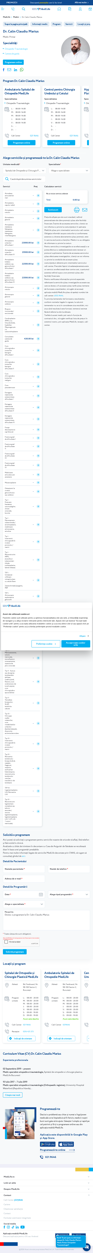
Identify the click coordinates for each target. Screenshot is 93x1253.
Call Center (13, 1200)
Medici (16, 17)
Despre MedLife (11, 1189)
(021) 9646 (58, 295)
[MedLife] (41, 9)
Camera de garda (12, 53)
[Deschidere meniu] (2, 8)
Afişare (82, 636)
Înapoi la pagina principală (16, 24)
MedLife (6, 17)
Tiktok (13, 1227)
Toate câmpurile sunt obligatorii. (17, 934)
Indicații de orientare (23, 1038)
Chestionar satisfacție (13, 1209)
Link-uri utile (10, 1183)
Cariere (7, 1204)
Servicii (69, 24)
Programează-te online (52, 1150)
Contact (7, 1195)
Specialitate (54, 164)
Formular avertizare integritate (17, 1218)
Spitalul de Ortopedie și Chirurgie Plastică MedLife (21, 975)
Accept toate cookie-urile (76, 643)
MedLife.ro (9, 1176)
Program (56, 24)
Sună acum (53, 209)
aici (23, 856)
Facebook (5, 1227)
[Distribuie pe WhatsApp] (21, 69)
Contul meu (80, 9)
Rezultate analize (69, 9)
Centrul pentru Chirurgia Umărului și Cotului (59, 91)
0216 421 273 (28, 1031)
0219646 (66, 1025)
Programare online (90, 9)
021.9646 (50, 1157)
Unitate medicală (11, 164)
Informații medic (40, 24)
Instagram (9, 1227)
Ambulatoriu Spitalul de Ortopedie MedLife (20, 91)
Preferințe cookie (44, 643)
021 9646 (34, 135)
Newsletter (59, 9)
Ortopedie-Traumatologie (16, 48)
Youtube (22, 1227)
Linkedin (17, 1227)
